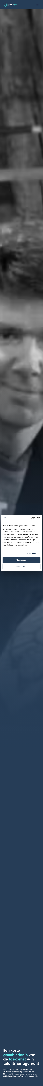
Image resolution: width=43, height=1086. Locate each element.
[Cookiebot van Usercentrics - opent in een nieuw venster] (30, 518)
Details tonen (31, 553)
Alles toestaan (21, 560)
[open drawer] (37, 5)
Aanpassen (20, 566)
